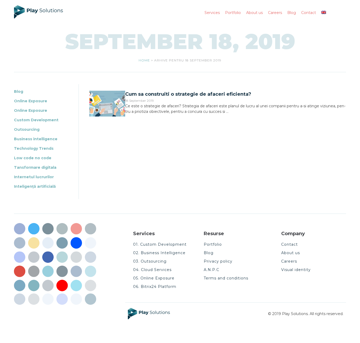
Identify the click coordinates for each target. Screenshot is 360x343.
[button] (327, 13)
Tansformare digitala (35, 167)
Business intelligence (35, 139)
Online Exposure (30, 101)
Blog (18, 91)
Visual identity (296, 269)
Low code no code (32, 158)
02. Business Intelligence (159, 252)
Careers (289, 261)
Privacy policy (218, 261)
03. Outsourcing (150, 261)
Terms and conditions (226, 278)
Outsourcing (27, 129)
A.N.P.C (211, 269)
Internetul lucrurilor (34, 177)
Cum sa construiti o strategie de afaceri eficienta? (188, 94)
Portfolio (213, 244)
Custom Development (36, 120)
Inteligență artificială (35, 186)
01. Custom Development (160, 244)
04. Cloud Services (152, 269)
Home (144, 60)
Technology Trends (33, 148)
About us (290, 252)
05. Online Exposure (153, 278)
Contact (289, 244)
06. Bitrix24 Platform (154, 286)
